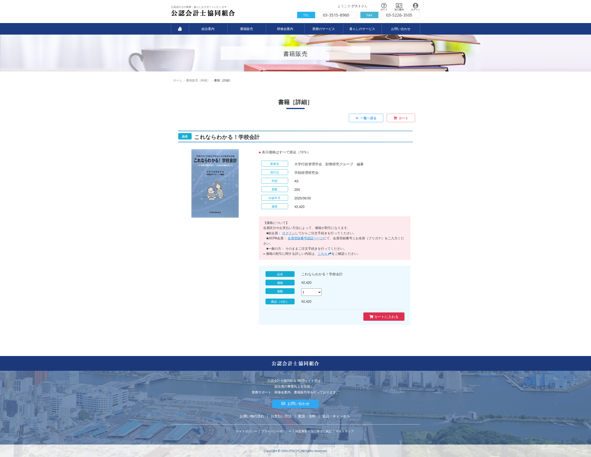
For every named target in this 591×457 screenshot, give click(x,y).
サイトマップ (345, 431)
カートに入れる (385, 316)
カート (403, 118)
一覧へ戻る (368, 118)
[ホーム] (180, 29)
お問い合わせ (298, 404)
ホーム (177, 80)
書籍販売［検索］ (198, 80)
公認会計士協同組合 (184, 16)
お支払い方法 (281, 415)
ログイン (288, 233)
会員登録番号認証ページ (305, 238)
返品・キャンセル (336, 415)
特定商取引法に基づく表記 (314, 431)
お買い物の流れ (252, 415)
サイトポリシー (246, 431)
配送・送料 (307, 415)
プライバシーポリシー (276, 431)
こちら (323, 253)
